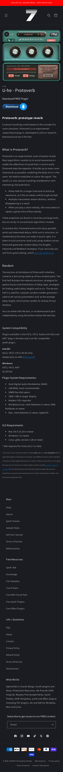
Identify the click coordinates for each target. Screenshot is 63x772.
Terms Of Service (14, 661)
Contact (10, 641)
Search (9, 514)
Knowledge (11, 574)
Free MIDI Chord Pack (16, 594)
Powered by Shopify (24, 761)
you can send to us (44, 252)
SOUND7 (12, 761)
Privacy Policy (12, 648)
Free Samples (12, 581)
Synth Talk (11, 567)
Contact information (41, 765)
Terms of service (23, 765)
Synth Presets (13, 521)
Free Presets (12, 588)
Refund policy (13, 548)
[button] (6, 15)
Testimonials (12, 668)
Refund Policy (13, 654)
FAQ (8, 627)
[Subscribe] (52, 724)
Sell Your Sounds (14, 534)
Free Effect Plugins (15, 608)
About (9, 634)
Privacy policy (54, 761)
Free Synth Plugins (15, 601)
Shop (8, 507)
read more (28, 357)
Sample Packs (13, 528)
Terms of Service (14, 541)
